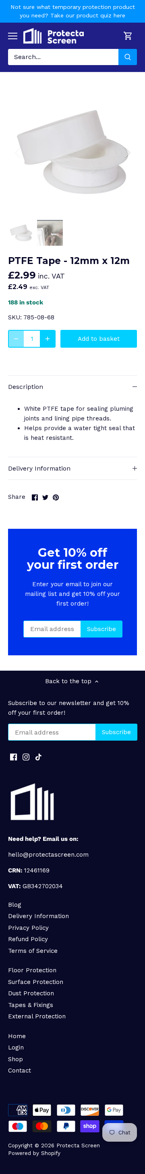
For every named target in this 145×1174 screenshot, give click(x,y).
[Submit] (127, 57)
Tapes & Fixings (30, 1005)
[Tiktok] (38, 756)
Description (25, 387)
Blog (14, 904)
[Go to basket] (128, 36)
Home (17, 1036)
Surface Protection (35, 982)
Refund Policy (28, 939)
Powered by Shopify (34, 1153)
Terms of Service (33, 950)
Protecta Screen (78, 1145)
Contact (19, 1070)
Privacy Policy (28, 927)
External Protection (37, 1016)
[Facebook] (13, 756)
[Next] (127, 152)
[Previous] (18, 152)
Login (16, 1047)
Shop (15, 1059)
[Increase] (47, 338)
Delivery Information (39, 468)
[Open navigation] (12, 36)
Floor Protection (32, 970)
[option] (72, 152)
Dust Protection (31, 993)
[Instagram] (26, 756)
